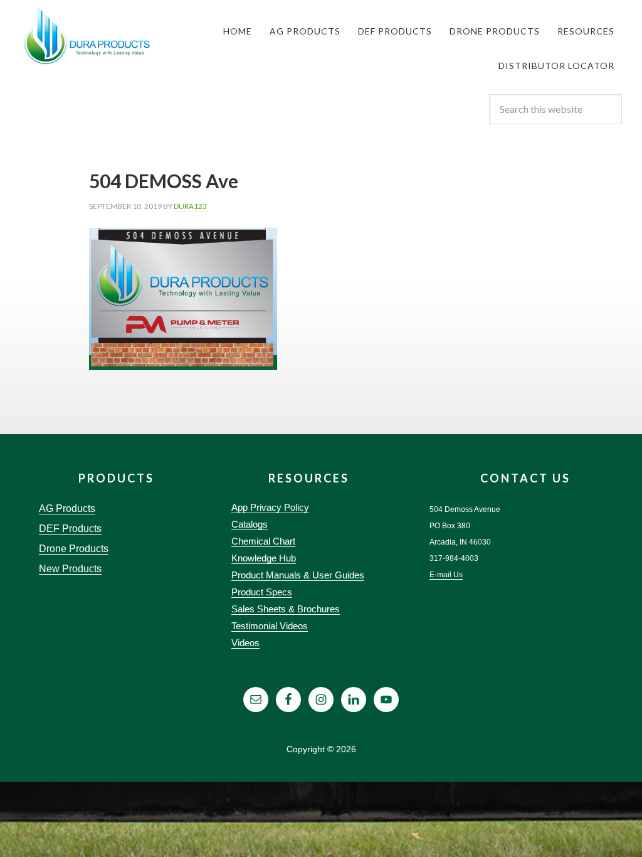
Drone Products (73, 548)
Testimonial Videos (269, 625)
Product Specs (261, 592)
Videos (245, 642)
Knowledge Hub (263, 558)
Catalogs (249, 524)
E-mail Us (446, 574)
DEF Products (70, 528)
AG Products (67, 508)
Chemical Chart (263, 541)
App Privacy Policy (270, 507)
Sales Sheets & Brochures (285, 609)
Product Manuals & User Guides (297, 575)
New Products (70, 568)
